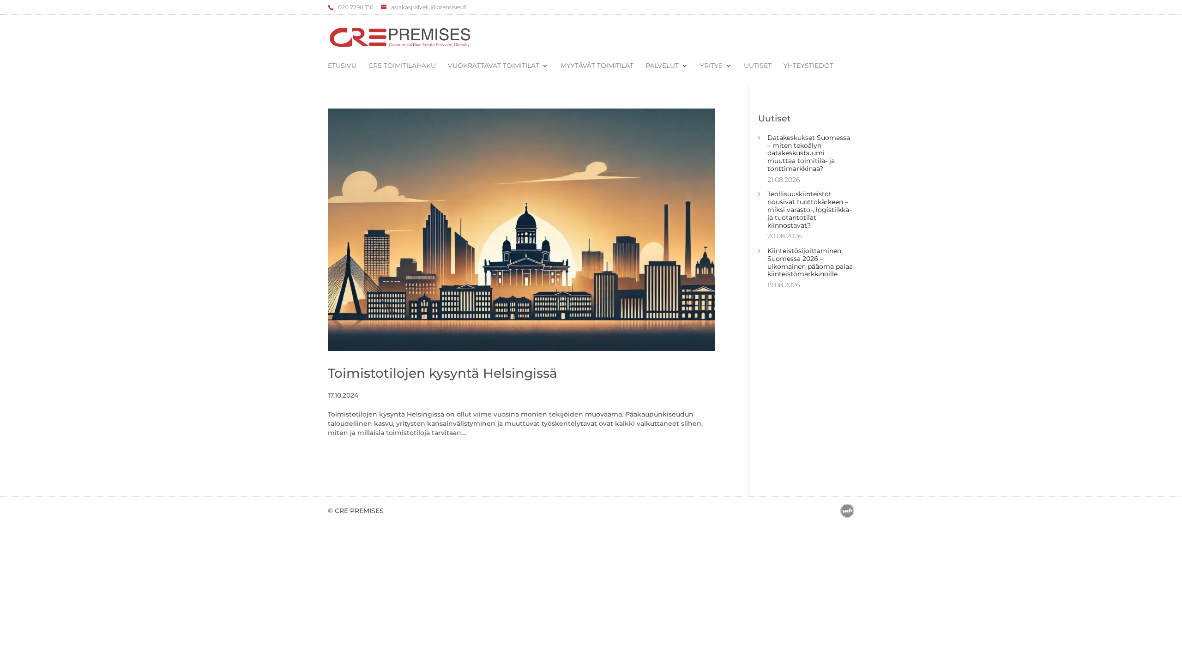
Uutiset (758, 66)
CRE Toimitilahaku (402, 66)
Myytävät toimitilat (597, 66)
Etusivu (342, 66)
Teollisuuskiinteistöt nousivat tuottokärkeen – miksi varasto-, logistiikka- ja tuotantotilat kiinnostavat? (809, 209)
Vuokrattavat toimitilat (493, 66)
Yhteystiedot (808, 66)
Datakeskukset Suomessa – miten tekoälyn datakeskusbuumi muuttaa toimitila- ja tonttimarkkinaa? (808, 153)
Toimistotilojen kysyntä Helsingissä (442, 373)
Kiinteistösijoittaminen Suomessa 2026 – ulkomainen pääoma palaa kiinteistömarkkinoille (810, 262)
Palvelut (662, 66)
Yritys (711, 66)
